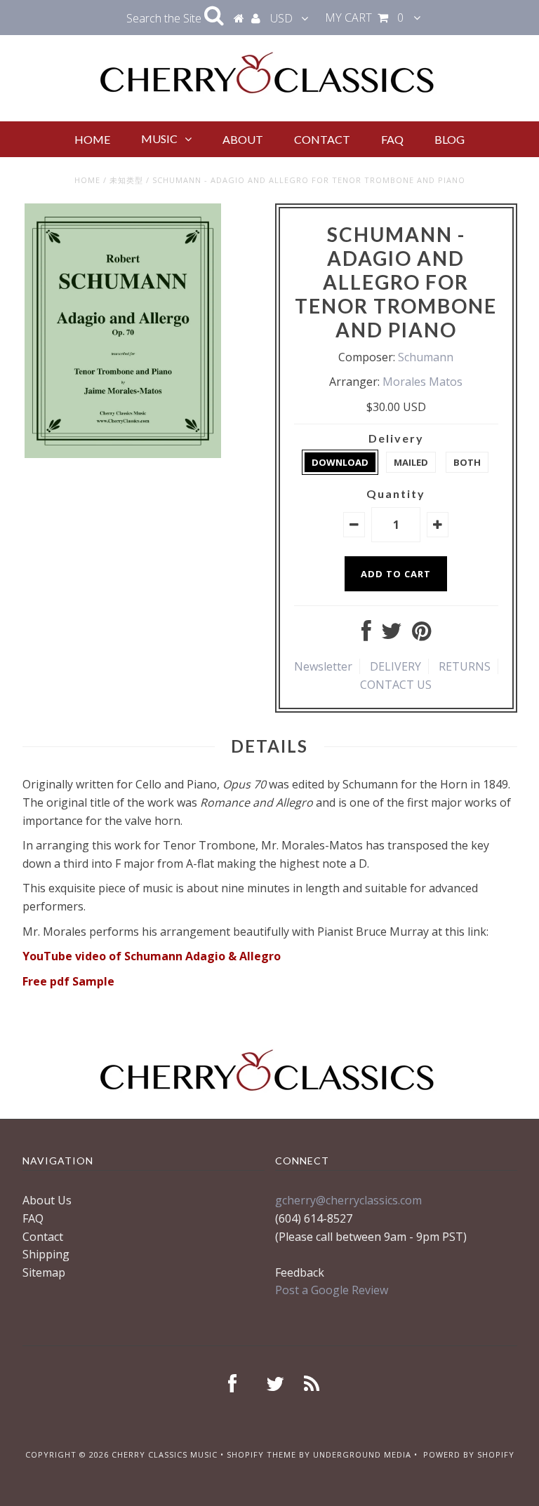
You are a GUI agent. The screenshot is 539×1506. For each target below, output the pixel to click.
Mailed (411, 462)
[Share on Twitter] (391, 635)
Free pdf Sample (68, 981)
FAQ (392, 139)
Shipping (45, 1254)
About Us (47, 1200)
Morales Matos (422, 381)
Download (340, 462)
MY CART (364, 17)
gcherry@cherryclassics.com (348, 1200)
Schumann (425, 357)
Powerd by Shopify (468, 1454)
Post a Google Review (331, 1290)
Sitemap (43, 1272)
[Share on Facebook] (366, 635)
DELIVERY (395, 666)
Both (467, 462)
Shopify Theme (261, 1454)
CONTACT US (396, 684)
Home (92, 139)
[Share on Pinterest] (421, 635)
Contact (322, 139)
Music (159, 138)
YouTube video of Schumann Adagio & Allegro (151, 956)
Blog (449, 139)
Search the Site (165, 18)
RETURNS (465, 666)
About (242, 139)
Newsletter (323, 666)
